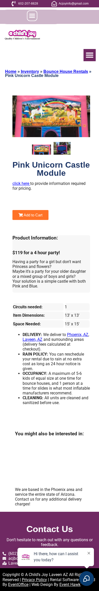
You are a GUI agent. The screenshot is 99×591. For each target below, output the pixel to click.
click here (21, 183)
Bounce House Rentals (65, 71)
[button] (32, 15)
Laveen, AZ (32, 339)
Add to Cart (32, 215)
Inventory (30, 71)
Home (10, 71)
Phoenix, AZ (77, 334)
